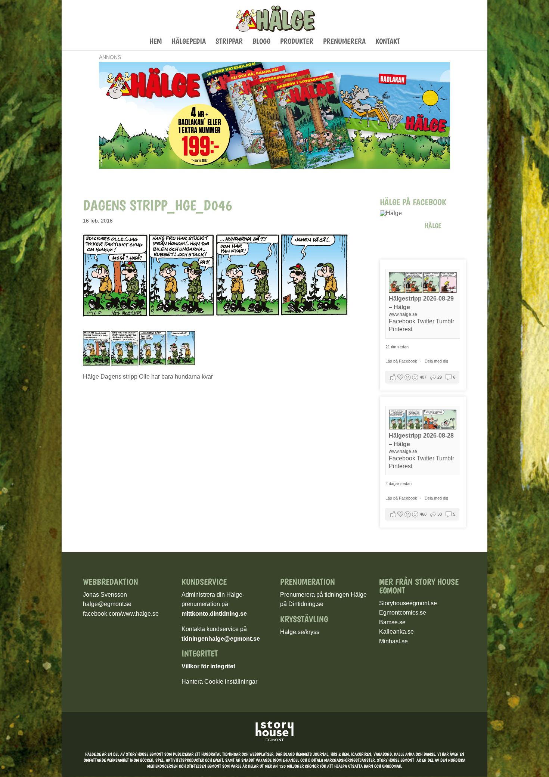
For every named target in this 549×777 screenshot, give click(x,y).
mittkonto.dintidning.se (214, 613)
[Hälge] (398, 213)
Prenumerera (344, 42)
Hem (155, 42)
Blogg (261, 42)
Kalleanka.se (396, 631)
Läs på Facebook (401, 361)
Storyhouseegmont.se (408, 603)
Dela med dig (436, 361)
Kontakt (387, 42)
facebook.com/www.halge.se (121, 613)
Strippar (229, 42)
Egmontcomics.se (402, 612)
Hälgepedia (188, 42)
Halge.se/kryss (299, 632)
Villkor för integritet (208, 666)
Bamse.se (392, 622)
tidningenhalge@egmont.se (221, 638)
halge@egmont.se (107, 604)
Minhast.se (393, 641)
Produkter (296, 42)
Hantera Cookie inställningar (219, 681)
